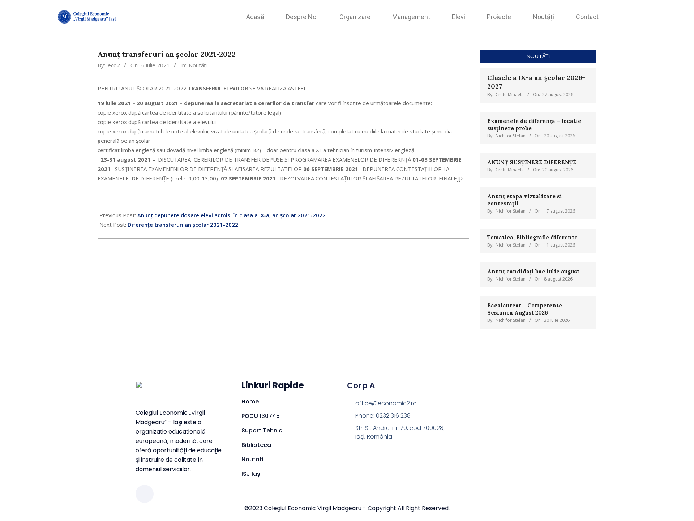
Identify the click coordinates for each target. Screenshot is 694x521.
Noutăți (198, 65)
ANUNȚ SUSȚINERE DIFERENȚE (532, 162)
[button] (632, 15)
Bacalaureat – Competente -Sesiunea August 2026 (526, 309)
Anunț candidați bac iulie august (533, 271)
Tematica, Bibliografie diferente (532, 237)
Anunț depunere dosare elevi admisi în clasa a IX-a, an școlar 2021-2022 (231, 215)
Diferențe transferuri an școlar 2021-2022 (183, 224)
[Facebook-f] (145, 494)
